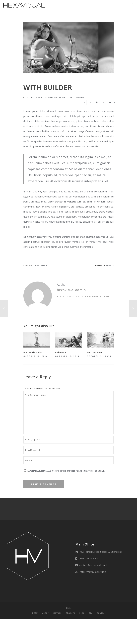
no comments (77, 97)
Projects (70, 613)
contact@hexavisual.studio (93, 565)
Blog (81, 613)
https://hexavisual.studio (93, 571)
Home (35, 613)
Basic (37, 265)
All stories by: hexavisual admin (83, 296)
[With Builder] (84, 102)
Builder (110, 265)
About (45, 613)
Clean (44, 265)
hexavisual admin (71, 290)
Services (57, 613)
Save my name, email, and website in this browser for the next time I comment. (66, 471)
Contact (101, 613)
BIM (90, 613)
